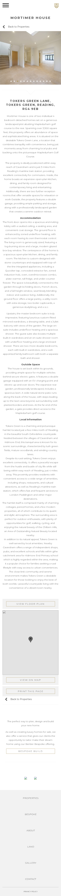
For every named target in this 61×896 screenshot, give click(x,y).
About (31, 830)
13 (50, 81)
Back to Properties (18, 26)
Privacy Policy (31, 891)
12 (46, 81)
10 (40, 81)
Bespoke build (30, 751)
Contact (30, 879)
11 (43, 81)
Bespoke (31, 814)
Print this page (30, 691)
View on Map (30, 679)
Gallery (30, 862)
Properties (31, 798)
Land (30, 846)
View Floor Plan (30, 603)
